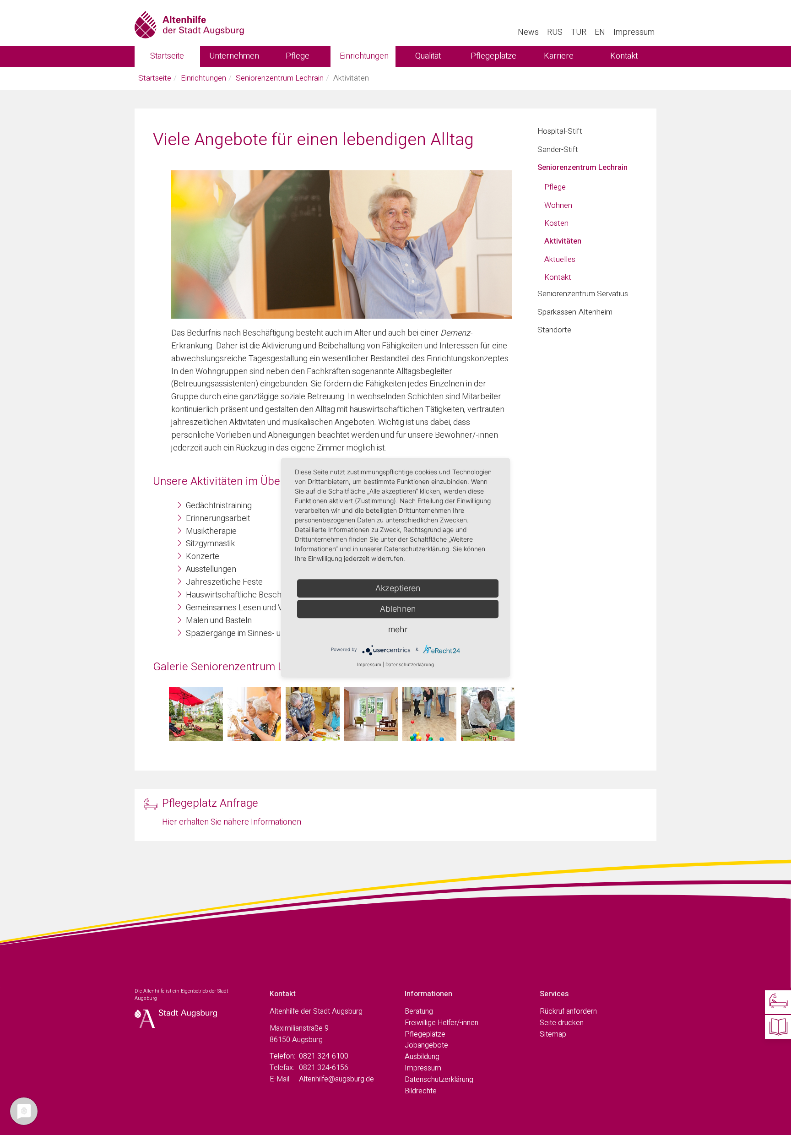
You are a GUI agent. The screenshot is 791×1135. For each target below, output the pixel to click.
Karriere (559, 56)
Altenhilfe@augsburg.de (336, 1079)
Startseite (167, 56)
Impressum (634, 32)
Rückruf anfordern (568, 1011)
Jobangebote (426, 1045)
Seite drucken (562, 1022)
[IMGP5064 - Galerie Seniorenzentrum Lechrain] (313, 714)
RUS (555, 32)
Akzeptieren (397, 588)
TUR (578, 32)
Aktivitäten (562, 241)
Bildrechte (421, 1091)
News (528, 32)
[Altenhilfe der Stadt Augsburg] (189, 23)
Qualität (428, 56)
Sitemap (553, 1034)
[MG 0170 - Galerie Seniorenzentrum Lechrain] (371, 714)
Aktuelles (559, 259)
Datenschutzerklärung (439, 1079)
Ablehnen (398, 609)
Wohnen (558, 205)
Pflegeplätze (493, 56)
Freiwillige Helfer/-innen (441, 1022)
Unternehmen (234, 56)
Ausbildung (422, 1056)
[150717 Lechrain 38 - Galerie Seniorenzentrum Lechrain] (255, 714)
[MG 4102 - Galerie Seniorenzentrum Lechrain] (488, 714)
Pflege (297, 56)
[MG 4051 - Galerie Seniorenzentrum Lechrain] (429, 714)
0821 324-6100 (323, 1056)
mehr (397, 629)
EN (600, 32)
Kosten (556, 223)
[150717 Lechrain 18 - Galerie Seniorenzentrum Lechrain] (196, 714)
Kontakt (624, 56)
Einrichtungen (364, 56)
